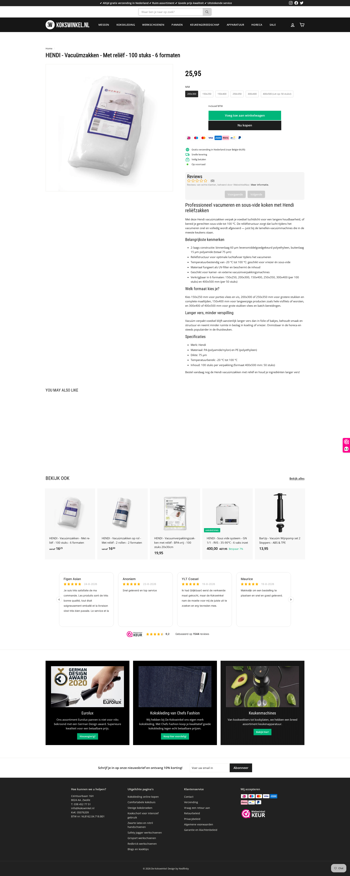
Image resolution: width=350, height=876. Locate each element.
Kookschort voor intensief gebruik (143, 815)
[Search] (207, 11)
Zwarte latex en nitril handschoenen (140, 825)
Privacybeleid (192, 819)
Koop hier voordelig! (175, 736)
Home (49, 48)
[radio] (191, 94)
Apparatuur (235, 24)
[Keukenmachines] (262, 686)
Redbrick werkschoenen (142, 843)
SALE (273, 24)
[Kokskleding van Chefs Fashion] (175, 686)
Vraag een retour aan (197, 808)
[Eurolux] (87, 686)
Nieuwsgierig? (88, 736)
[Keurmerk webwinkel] (253, 814)
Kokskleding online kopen (143, 796)
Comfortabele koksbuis (141, 802)
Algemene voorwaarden (198, 824)
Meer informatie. (260, 184)
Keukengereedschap (204, 24)
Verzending (191, 802)
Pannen (177, 24)
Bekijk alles (296, 478)
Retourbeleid (192, 813)
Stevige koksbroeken (140, 808)
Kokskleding (125, 24)
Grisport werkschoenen (142, 838)
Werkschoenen (153, 24)
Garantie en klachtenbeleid (200, 830)
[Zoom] (109, 127)
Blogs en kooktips (138, 849)
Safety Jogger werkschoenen (145, 832)
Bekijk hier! (262, 732)
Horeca (256, 24)
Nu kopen (245, 125)
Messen (103, 24)
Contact (188, 796)
